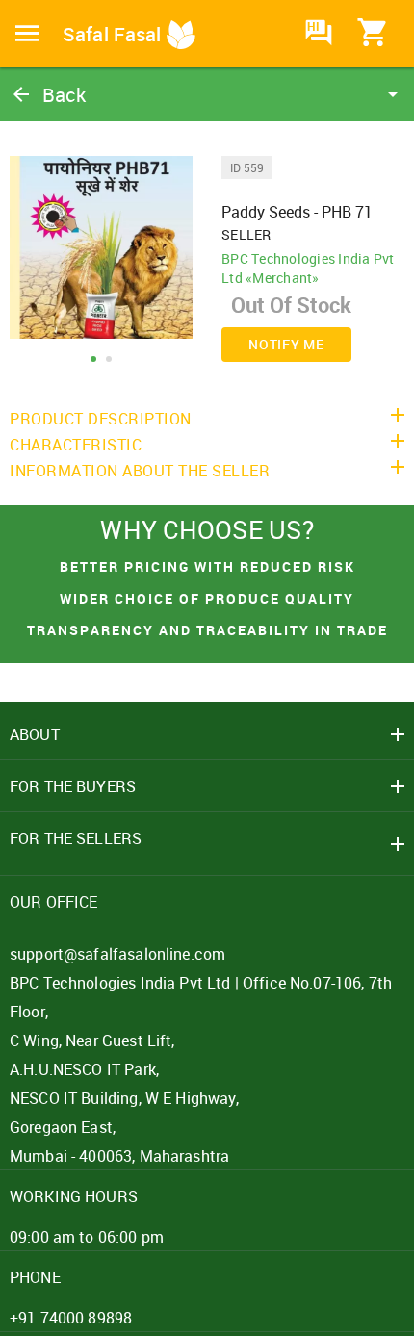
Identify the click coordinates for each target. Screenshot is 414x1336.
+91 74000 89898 (71, 1317)
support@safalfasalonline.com (117, 954)
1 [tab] (93, 359)
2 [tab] (109, 359)
